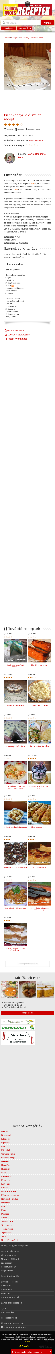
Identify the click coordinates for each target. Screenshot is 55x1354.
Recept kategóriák (10, 1276)
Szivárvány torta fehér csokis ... (15, 666)
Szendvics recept (9, 1225)
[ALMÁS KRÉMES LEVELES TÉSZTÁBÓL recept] (15, 945)
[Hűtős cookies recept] (39, 824)
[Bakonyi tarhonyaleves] (9, 997)
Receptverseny (8, 1267)
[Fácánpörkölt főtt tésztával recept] (15, 905)
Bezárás (25, 1346)
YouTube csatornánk (13, 1323)
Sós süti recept (7, 1221)
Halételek (5, 1161)
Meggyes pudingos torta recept (15, 747)
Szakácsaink (7, 1263)
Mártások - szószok (10, 1195)
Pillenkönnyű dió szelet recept (31, 38)
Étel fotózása (7, 1312)
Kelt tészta (6, 1176)
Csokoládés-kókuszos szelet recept (39, 909)
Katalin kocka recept (15, 705)
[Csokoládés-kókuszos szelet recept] (39, 905)
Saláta (4, 1217)
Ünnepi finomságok (9, 1240)
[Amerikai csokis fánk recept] (15, 864)
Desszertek (6, 1135)
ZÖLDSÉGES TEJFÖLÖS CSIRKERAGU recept (15, 787)
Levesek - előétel (8, 1191)
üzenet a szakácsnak (18, 334)
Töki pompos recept (39, 867)
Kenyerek (5, 1180)
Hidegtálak (6, 1165)
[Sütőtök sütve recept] (39, 662)
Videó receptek (8, 1255)
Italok (3, 1172)
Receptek (15, 38)
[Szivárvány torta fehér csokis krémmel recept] (15, 662)
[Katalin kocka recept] (15, 702)
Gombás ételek (8, 1154)
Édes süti (5, 1139)
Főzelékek (5, 1150)
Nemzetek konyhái (9, 1199)
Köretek (4, 1187)
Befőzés (5, 1131)
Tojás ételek (6, 1232)
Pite (3, 1206)
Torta (3, 1236)
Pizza (3, 1210)
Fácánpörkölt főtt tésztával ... (15, 909)
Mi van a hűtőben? (10, 1259)
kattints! (27, 1342)
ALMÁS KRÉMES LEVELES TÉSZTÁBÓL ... (15, 949)
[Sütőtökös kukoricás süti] (45, 997)
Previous (6, 76)
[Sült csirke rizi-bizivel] (27, 997)
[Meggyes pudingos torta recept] (15, 743)
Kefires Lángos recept (39, 705)
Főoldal (7, 38)
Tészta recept (7, 1229)
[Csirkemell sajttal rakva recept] (39, 743)
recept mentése (15, 330)
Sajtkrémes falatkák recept (15, 827)
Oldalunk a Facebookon (15, 1327)
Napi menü (27, 1013)
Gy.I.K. (4, 1308)
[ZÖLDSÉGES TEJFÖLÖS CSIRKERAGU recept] (15, 783)
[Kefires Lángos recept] (39, 702)
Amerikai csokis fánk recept (15, 867)
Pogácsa (5, 1214)
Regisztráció (25, 28)
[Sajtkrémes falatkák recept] (15, 824)
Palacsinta (5, 1202)
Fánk (3, 1146)
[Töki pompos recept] (39, 864)
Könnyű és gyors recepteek (14, 1245)
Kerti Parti (5, 1184)
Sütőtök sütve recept (39, 665)
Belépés (9, 28)
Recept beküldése (10, 1251)
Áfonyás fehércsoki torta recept (39, 787)
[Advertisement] (27, 458)
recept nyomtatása (17, 338)
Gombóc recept (8, 1157)
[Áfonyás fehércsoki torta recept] (39, 783)
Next (49, 76)
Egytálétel (5, 1142)
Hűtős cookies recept (39, 827)
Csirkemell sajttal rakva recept (39, 747)
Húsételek (5, 1169)
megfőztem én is (36, 140)
